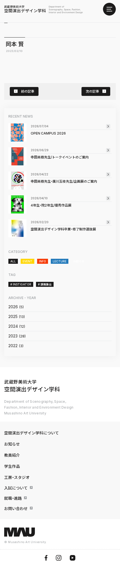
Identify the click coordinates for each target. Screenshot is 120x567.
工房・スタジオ (17, 477)
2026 (13, 306)
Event (27, 261)
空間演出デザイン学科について (31, 433)
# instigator (20, 284)
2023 (13, 336)
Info (42, 261)
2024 (13, 326)
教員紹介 (12, 455)
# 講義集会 (45, 284)
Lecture (59, 261)
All (13, 261)
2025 (13, 316)
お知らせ (78, 261)
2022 (13, 345)
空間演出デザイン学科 (25, 9)
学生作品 (12, 466)
